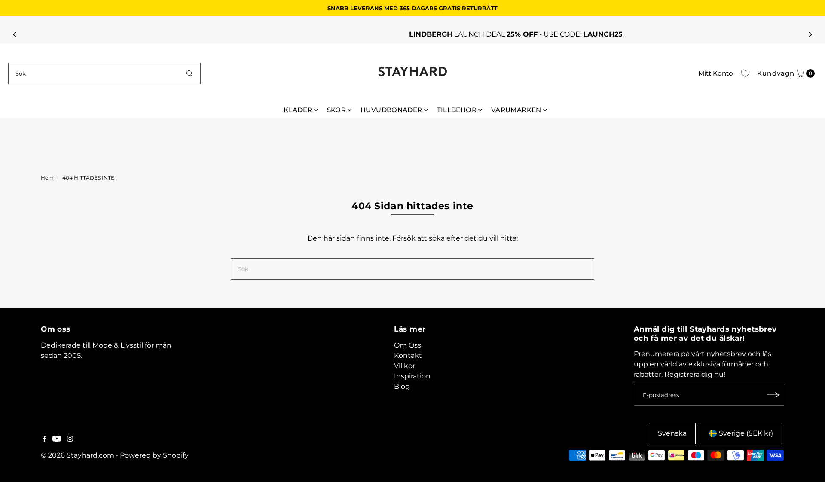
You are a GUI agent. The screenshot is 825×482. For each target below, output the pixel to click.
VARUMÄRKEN (516, 110)
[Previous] (15, 34)
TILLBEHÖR (457, 110)
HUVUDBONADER (391, 110)
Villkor (404, 366)
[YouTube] (56, 439)
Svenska (672, 433)
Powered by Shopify (154, 455)
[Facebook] (44, 439)
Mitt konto (715, 73)
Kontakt (408, 355)
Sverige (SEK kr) (746, 433)
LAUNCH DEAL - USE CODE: (397, 34)
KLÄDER (298, 110)
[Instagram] (70, 439)
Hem (47, 177)
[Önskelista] (745, 73)
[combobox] (104, 73)
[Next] (810, 34)
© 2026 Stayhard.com (77, 455)
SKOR (336, 110)
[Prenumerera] (773, 395)
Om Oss (407, 345)
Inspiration (412, 376)
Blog (402, 386)
